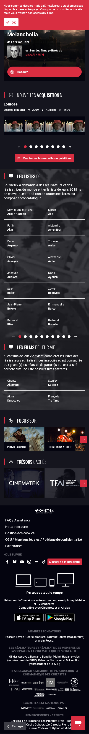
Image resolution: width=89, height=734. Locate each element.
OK (14, 22)
